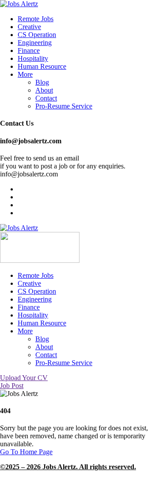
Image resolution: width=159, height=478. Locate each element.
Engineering (35, 42)
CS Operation (37, 34)
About (44, 90)
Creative (29, 26)
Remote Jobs (35, 18)
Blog (42, 82)
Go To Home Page (26, 452)
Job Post (11, 385)
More (25, 74)
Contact (46, 98)
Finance (29, 50)
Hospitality (33, 58)
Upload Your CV (24, 377)
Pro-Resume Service (63, 106)
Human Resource (42, 66)
